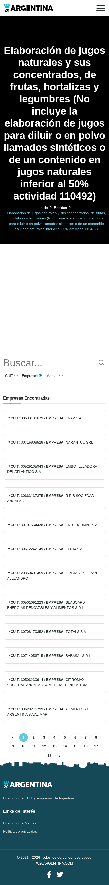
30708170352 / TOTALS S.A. (49, 632)
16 (86, 746)
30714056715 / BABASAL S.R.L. (51, 656)
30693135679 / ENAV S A (46, 418)
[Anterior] (13, 737)
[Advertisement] (54, 298)
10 (23, 746)
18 (49, 756)
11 (34, 746)
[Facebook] (49, 874)
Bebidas (60, 208)
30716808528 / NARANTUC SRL (52, 442)
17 (96, 746)
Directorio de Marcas (20, 823)
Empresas (29, 376)
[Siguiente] (59, 755)
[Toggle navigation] (100, 8)
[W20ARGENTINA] (28, 8)
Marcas (51, 376)
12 (44, 746)
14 (65, 746)
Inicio (44, 208)
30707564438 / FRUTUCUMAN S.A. (54, 525)
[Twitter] (60, 874)
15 (75, 746)
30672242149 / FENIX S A (46, 549)
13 (54, 746)
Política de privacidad (20, 831)
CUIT (8, 376)
